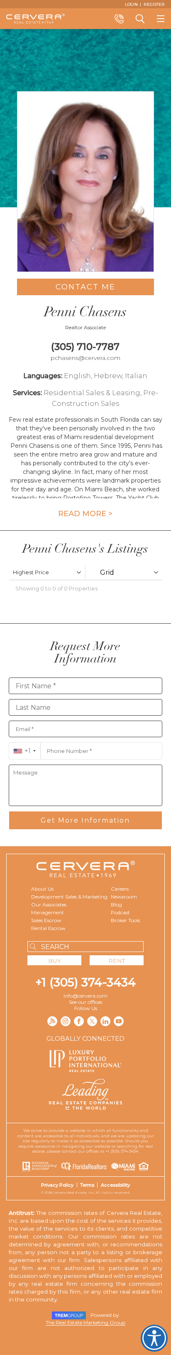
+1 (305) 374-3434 (85, 982)
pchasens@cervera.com (85, 358)
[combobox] (25, 751)
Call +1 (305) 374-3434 (119, 18)
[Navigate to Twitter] (92, 1021)
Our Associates (48, 904)
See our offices (85, 1002)
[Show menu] (160, 18)
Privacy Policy (57, 1185)
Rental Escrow (48, 928)
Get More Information (85, 820)
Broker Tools (125, 920)
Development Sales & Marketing (69, 897)
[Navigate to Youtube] (119, 1021)
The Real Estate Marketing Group (85, 1322)
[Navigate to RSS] (52, 1021)
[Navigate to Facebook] (79, 1021)
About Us (42, 889)
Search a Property (139, 18)
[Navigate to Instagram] (66, 1021)
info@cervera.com (85, 996)
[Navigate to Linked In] (105, 1021)
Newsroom (124, 897)
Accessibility (115, 1185)
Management (47, 912)
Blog (116, 904)
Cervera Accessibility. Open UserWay (154, 1338)
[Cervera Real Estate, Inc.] (35, 19)
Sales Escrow (46, 920)
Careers (120, 889)
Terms (87, 1185)
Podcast (120, 912)
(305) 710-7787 (85, 346)
